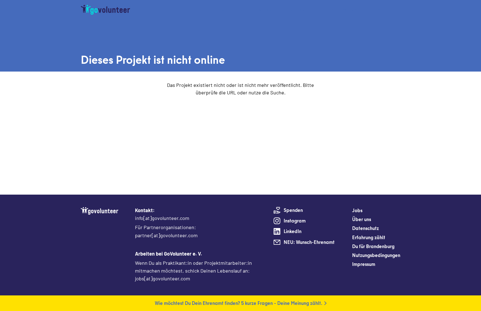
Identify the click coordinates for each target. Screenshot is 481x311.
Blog (317, 9)
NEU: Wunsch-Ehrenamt (355, 9)
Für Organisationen (257, 9)
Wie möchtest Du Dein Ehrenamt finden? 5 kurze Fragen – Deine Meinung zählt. (238, 303)
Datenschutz (365, 228)
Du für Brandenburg (373, 246)
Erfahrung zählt (368, 237)
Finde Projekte (213, 9)
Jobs (357, 210)
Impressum (363, 264)
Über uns (295, 9)
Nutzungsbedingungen (376, 255)
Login (394, 9)
